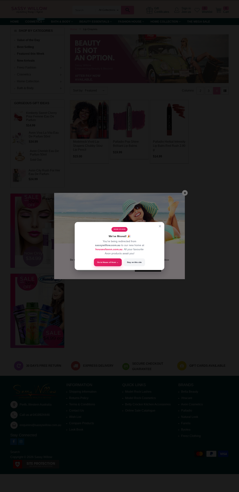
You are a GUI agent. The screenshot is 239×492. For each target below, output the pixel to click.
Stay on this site (134, 262)
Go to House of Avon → (107, 262)
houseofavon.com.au (108, 249)
